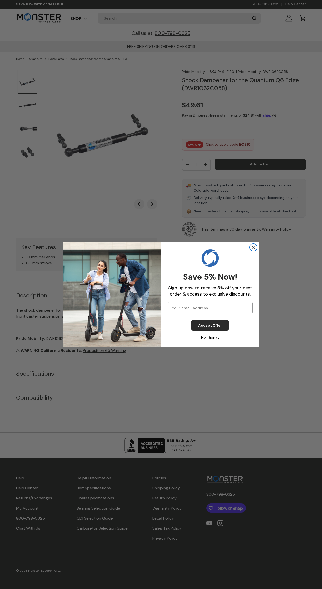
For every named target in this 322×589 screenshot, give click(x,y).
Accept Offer (210, 325)
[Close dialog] (253, 247)
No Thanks (210, 337)
